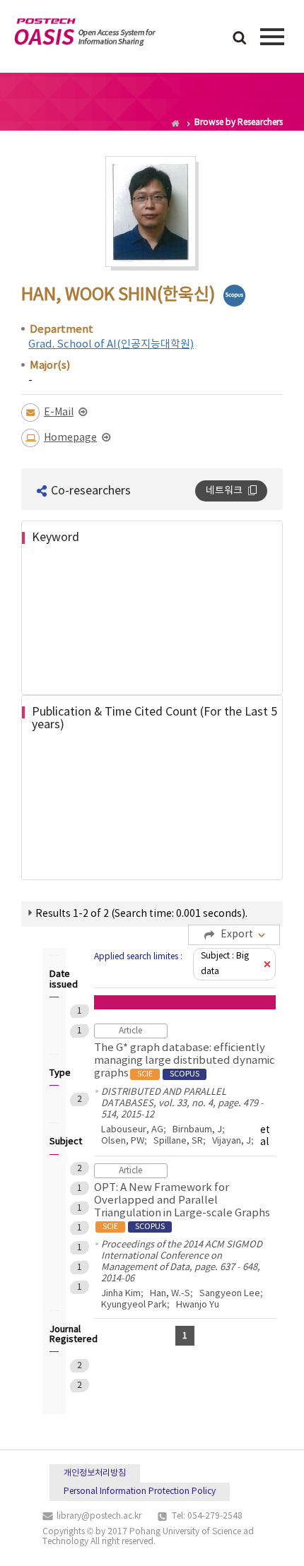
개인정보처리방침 (95, 1473)
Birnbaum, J (197, 1130)
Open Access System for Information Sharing (85, 34)
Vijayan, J (231, 1141)
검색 (239, 38)
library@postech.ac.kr (99, 1516)
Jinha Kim (121, 1293)
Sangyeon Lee (229, 1293)
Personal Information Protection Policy (140, 1491)
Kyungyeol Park (134, 1305)
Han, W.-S (170, 1293)
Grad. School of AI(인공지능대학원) (111, 344)
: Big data (225, 963)
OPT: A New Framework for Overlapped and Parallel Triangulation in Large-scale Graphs (182, 1206)
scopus (234, 296)
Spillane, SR (178, 1141)
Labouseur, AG (132, 1130)
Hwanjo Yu (197, 1305)
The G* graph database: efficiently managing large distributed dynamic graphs (184, 1060)
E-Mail (59, 412)
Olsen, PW (122, 1141)
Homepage (70, 438)
